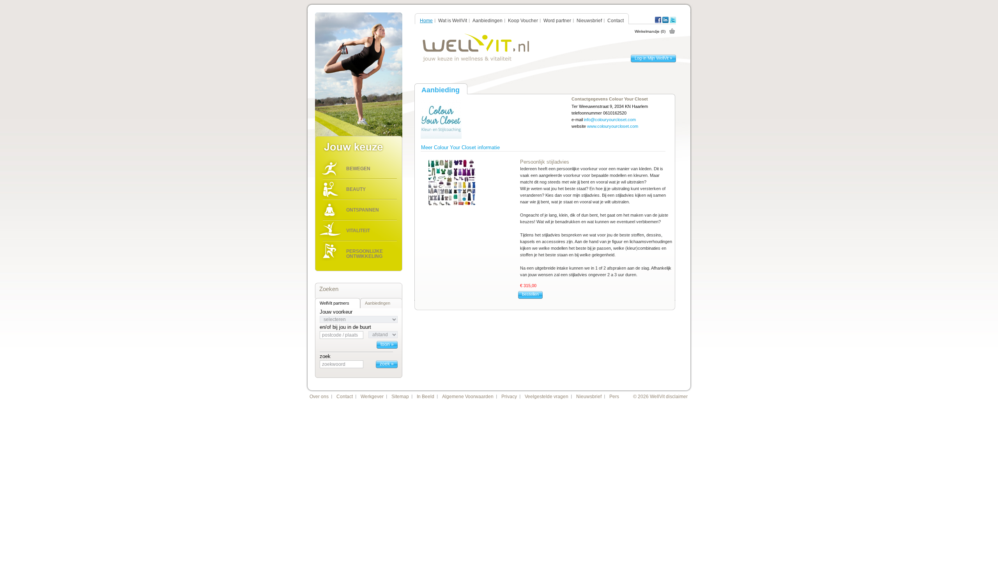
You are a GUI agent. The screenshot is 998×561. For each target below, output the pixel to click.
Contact (615, 20)
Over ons (319, 396)
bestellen (530, 294)
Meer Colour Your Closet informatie (460, 147)
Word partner (557, 20)
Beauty (356, 189)
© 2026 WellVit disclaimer (660, 396)
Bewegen (358, 168)
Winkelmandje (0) (650, 31)
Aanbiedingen (377, 303)
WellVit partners (334, 303)
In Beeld (425, 396)
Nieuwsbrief (589, 20)
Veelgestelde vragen (546, 396)
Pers (614, 396)
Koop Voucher (523, 20)
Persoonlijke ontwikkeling (364, 254)
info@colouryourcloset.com (610, 119)
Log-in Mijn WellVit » (653, 58)
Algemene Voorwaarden (468, 396)
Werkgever (372, 396)
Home (426, 20)
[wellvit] (476, 48)
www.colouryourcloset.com (612, 126)
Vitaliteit (358, 230)
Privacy (509, 396)
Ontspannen (362, 210)
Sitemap (400, 396)
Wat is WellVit (452, 20)
